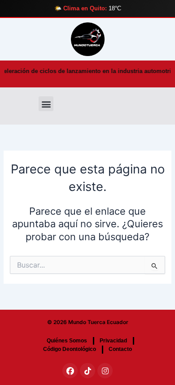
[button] (46, 103)
